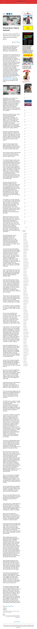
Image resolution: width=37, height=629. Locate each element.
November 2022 (26, 298)
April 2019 (24, 361)
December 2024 (26, 262)
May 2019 (24, 359)
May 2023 (24, 290)
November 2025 (25, 246)
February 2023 (25, 294)
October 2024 (25, 265)
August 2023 (25, 285)
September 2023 (26, 284)
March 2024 (25, 275)
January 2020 (25, 348)
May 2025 (24, 255)
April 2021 (24, 326)
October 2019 (25, 352)
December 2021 (25, 314)
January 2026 (25, 243)
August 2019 (25, 355)
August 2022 (25, 303)
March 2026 (25, 240)
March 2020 (25, 345)
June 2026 (25, 236)
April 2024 (24, 274)
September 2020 (26, 336)
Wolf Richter (17, 42)
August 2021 (25, 320)
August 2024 (25, 268)
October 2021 (25, 317)
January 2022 (25, 313)
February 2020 (25, 346)
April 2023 (24, 291)
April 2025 (24, 256)
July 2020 (24, 339)
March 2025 (25, 258)
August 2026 (25, 233)
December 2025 (25, 245)
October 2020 (25, 335)
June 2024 (25, 271)
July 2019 (24, 356)
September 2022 (26, 301)
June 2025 (25, 253)
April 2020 (25, 343)
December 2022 (26, 297)
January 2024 (25, 278)
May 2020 (25, 342)
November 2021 (25, 316)
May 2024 (24, 272)
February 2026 (25, 242)
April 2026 (24, 239)
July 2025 (24, 252)
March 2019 (25, 362)
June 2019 (25, 358)
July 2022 (24, 304)
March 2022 (25, 310)
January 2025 (25, 261)
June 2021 (25, 323)
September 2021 (26, 319)
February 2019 (25, 364)
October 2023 (25, 282)
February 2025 (25, 259)
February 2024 (25, 277)
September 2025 (26, 249)
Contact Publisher (28, 31)
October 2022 (25, 300)
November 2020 (26, 333)
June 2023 (25, 288)
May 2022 (24, 307)
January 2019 (25, 365)
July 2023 (24, 287)
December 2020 (26, 332)
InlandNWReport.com (21, 1)
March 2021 (25, 327)
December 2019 (25, 349)
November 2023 (26, 281)
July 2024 (24, 269)
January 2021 (25, 330)
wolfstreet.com (10, 606)
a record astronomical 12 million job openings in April (10, 78)
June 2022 (25, 306)
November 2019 (25, 351)
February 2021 (25, 329)
